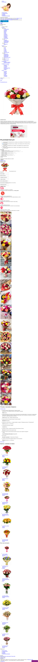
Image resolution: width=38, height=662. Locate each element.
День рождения (6, 64)
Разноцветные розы (7, 57)
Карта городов (4, 12)
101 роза (5, 51)
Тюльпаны (5, 37)
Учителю (5, 73)
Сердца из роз (6, 60)
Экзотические (6, 40)
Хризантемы (6, 38)
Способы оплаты (5, 13)
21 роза (5, 49)
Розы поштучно (6, 52)
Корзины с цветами (7, 62)
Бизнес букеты (6, 41)
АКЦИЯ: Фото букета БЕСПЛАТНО (7, 151)
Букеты (3, 27)
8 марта (5, 69)
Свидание (5, 66)
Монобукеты (6, 42)
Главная (1, 78)
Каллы (5, 32)
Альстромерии (6, 29)
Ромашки (5, 36)
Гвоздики (5, 30)
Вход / (3, 1)
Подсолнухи (6, 35)
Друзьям (5, 71)
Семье (5, 74)
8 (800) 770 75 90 (19, 18)
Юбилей (5, 65)
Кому (3, 70)
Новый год (6, 68)
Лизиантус (5, 34)
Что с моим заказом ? (8, 656)
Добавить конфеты (4, 153)
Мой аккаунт (2, 656)
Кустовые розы (6, 58)
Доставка (3, 14)
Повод (3, 63)
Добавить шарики (4, 152)
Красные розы (6, 54)
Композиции (4, 61)
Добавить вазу (3, 155)
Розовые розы (6, 55)
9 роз (5, 48)
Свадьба (5, 67)
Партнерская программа (6, 15)
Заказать (3, 456)
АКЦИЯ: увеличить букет (5, 150)
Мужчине (5, 75)
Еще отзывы (2, 441)
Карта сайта (13, 656)
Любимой (5, 76)
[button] (35, 661)
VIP (4, 44)
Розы (3, 45)
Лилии (5, 33)
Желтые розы (6, 56)
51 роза (5, 50)
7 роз (5, 47)
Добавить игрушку (4, 154)
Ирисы (5, 31)
